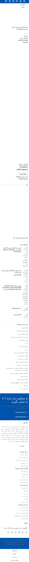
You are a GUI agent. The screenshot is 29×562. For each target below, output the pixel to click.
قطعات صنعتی (24, 376)
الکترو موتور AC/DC (22, 331)
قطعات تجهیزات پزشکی (21, 362)
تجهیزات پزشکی (23, 346)
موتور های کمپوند (24, 482)
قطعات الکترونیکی (23, 356)
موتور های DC (24, 471)
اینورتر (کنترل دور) (23, 334)
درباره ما (26, 493)
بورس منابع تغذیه (23, 340)
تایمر (26, 343)
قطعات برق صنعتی (23, 359)
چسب (26, 349)
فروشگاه (26, 490)
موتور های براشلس (23, 479)
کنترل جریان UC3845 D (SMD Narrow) (22, 167)
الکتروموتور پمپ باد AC (22, 513)
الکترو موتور (24, 327)
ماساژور (25, 385)
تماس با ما (25, 496)
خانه (26, 27)
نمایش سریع (26, 161)
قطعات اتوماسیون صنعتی (21, 352)
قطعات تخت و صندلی (22, 365)
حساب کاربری (24, 502)
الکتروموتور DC (24, 518)
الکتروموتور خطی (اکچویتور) (21, 516)
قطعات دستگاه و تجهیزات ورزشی (19, 373)
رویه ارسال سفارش (23, 457)
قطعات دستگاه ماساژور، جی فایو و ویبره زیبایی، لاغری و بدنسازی (17, 369)
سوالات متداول (24, 454)
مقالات (26, 499)
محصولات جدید (24, 389)
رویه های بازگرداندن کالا (22, 460)
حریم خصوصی (24, 463)
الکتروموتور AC (24, 510)
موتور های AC (24, 474)
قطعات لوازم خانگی (22, 379)
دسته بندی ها (15, 18)
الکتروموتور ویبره (24, 507)
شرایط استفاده (24, 465)
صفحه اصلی (25, 488)
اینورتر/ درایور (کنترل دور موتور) (19, 337)
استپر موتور (25, 477)
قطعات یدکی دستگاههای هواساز (19, 382)
